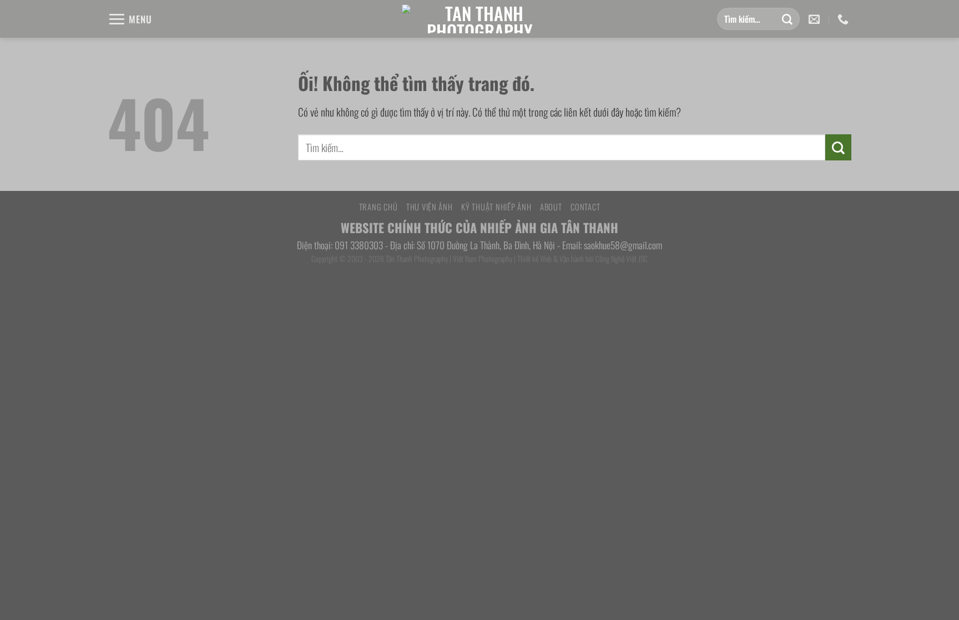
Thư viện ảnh (429, 206)
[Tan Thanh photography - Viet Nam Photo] (479, 19)
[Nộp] (787, 19)
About (551, 206)
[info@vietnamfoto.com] (815, 19)
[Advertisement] (479, 387)
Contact (585, 206)
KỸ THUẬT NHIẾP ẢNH (496, 206)
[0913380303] (844, 19)
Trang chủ (378, 206)
